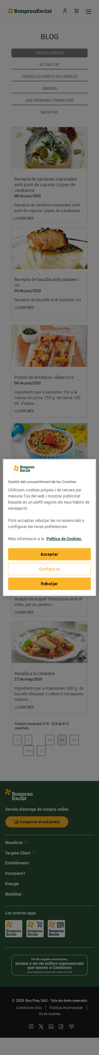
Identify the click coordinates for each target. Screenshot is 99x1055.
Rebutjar (49, 583)
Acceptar (49, 554)
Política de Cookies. (64, 538)
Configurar (49, 569)
